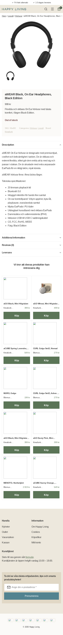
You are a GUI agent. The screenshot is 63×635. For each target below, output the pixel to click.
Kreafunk (9, 131)
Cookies (36, 532)
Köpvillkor (36, 537)
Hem (4, 16)
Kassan (6, 542)
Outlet (5, 532)
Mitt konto (36, 542)
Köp (17, 315)
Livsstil (10, 16)
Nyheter (6, 526)
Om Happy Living (40, 526)
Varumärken (8, 537)
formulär (30, 557)
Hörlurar (18, 16)
